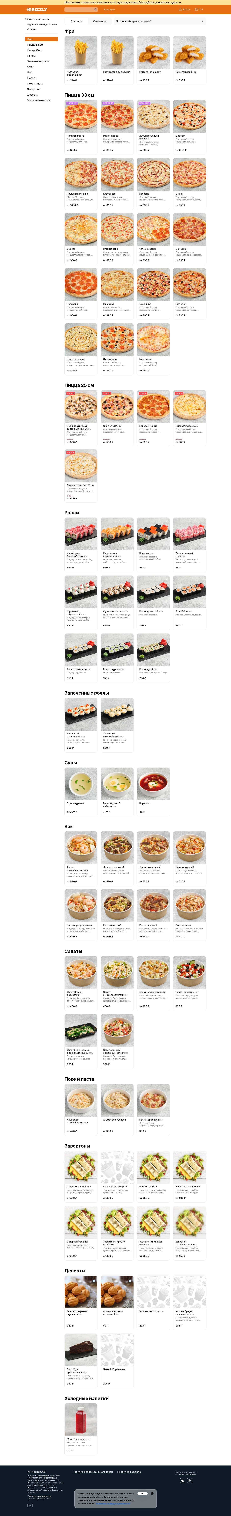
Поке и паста (35, 83)
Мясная (180, 193)
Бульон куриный (75, 803)
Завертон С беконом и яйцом (186, 1243)
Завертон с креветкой (188, 1186)
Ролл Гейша (182, 611)
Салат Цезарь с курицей (152, 992)
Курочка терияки (76, 359)
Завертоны (33, 89)
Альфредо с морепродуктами (77, 1121)
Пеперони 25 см (148, 426)
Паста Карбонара (149, 1119)
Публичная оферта (129, 1471)
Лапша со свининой (150, 867)
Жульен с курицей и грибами (149, 137)
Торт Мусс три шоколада (75, 1371)
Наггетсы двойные (186, 72)
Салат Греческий (185, 992)
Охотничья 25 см (112, 426)
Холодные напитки (38, 100)
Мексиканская (110, 135)
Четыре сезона (147, 248)
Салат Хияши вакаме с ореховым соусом (78, 1051)
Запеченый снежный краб (111, 735)
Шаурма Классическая (79, 1186)
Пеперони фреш (75, 135)
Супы (30, 66)
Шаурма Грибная (148, 1186)
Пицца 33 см (35, 44)
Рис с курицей (183, 925)
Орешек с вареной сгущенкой (77, 1313)
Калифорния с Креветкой (110, 555)
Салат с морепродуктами (113, 993)
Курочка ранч (110, 248)
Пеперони (72, 304)
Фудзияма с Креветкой (73, 613)
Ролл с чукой (146, 669)
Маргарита (145, 359)
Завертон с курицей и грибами (114, 1243)
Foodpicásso (38, 1498)
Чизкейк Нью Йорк (149, 1311)
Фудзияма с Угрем (113, 611)
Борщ (142, 803)
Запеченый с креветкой (73, 735)
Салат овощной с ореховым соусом (114, 1051)
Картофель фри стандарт (75, 73)
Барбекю (144, 193)
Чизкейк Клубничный (114, 1369)
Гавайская (108, 304)
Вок (29, 72)
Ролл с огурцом (111, 669)
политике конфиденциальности (113, 1503)
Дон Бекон (181, 248)
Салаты (32, 78)
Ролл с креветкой (148, 611)
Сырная (71, 248)
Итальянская (110, 359)
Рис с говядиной (112, 925)
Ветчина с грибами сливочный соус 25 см (79, 427)
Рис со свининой (148, 925)
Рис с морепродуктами (79, 925)
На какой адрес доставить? (136, 21)
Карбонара (109, 193)
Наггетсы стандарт (150, 72)
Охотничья (145, 304)
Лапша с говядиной (113, 867)
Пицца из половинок (78, 193)
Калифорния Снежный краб (75, 555)
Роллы (31, 55)
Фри (29, 39)
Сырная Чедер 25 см (187, 426)
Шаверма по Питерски (115, 1186)
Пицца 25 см (34, 50)
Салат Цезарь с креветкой (74, 993)
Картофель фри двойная (116, 72)
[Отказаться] (152, 1494)
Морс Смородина (76, 1439)
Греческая (181, 304)
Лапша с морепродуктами (77, 868)
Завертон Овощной (77, 1241)
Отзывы (32, 29)
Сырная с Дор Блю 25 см (80, 485)
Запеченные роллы (38, 61)
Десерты (32, 94)
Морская (180, 135)
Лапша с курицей (185, 867)
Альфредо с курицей (114, 1119)
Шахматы (144, 553)
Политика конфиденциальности (93, 1471)
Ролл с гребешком (77, 669)
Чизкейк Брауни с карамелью (184, 1313)
